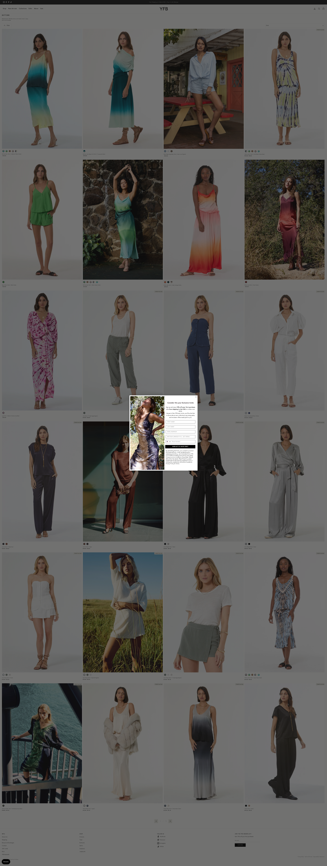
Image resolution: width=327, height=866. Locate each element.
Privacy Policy (170, 463)
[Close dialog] (196, 397)
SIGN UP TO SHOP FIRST (180, 446)
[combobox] (168, 441)
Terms (177, 463)
